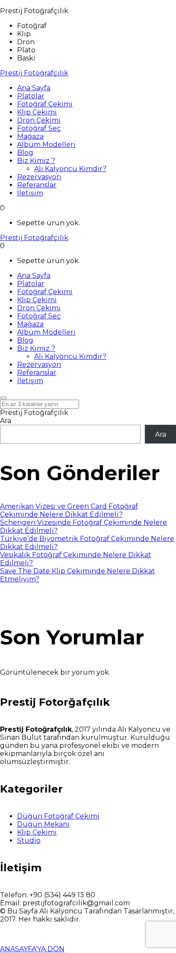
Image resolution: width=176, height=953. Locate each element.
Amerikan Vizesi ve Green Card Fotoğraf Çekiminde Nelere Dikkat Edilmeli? (69, 510)
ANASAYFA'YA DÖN (32, 949)
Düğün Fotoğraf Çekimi (58, 816)
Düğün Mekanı (43, 824)
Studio (29, 840)
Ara (5, 421)
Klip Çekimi (37, 832)
